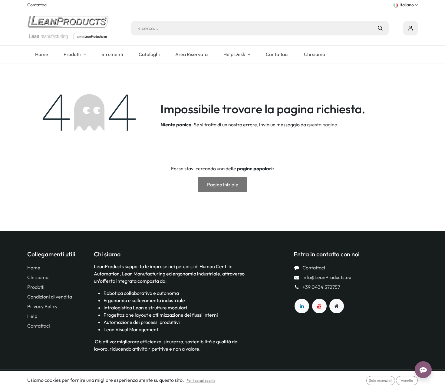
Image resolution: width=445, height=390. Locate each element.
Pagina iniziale (222, 185)
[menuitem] (41, 54)
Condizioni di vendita (49, 297)
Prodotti (35, 287)
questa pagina (322, 125)
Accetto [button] (407, 380)
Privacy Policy (42, 306)
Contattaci (37, 5)
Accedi (410, 28)
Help (32, 316)
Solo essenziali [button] (380, 380)
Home (33, 268)
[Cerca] (380, 28)
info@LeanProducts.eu (326, 277)
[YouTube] (319, 306)
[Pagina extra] (336, 306)
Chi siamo (37, 277)
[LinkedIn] (302, 306)
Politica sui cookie (200, 380)
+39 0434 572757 (321, 287)
